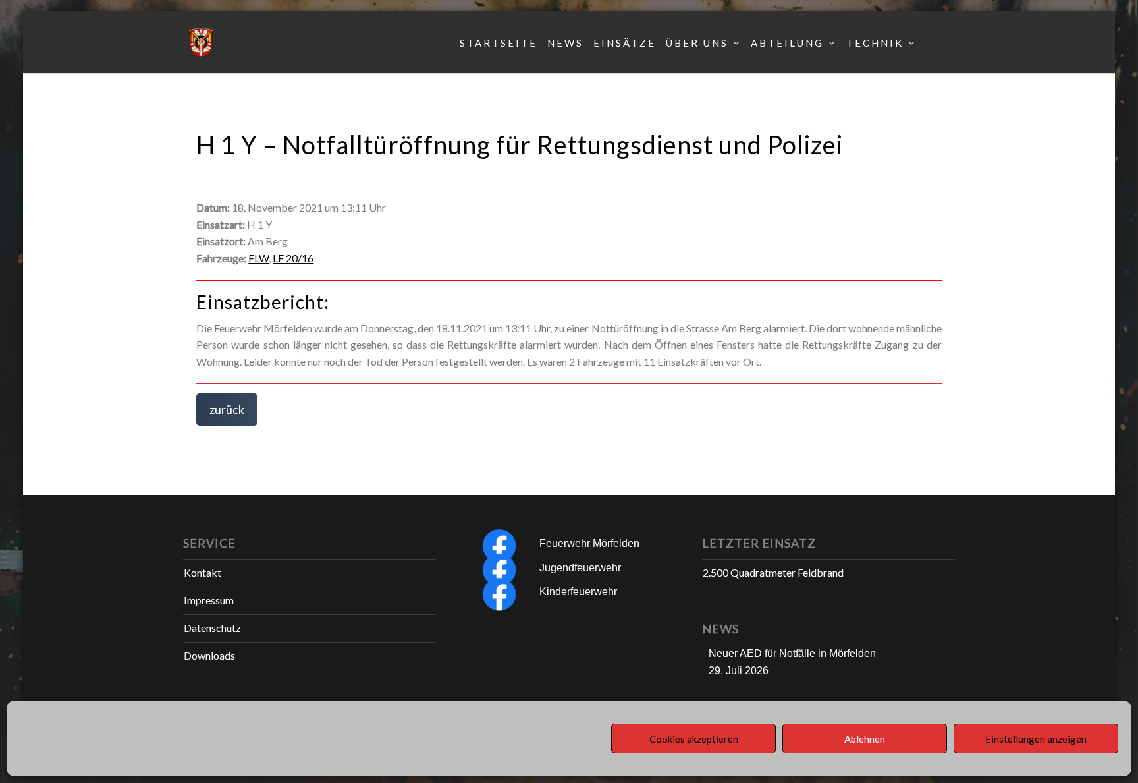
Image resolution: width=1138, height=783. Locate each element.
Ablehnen (864, 739)
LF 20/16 (293, 258)
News (565, 43)
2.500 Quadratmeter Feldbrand (773, 572)
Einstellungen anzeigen (1036, 739)
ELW (258, 258)
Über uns (697, 43)
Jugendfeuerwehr (580, 567)
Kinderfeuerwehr (578, 591)
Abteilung (787, 43)
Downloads (209, 655)
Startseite (498, 43)
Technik (875, 43)
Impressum (209, 600)
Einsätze (624, 43)
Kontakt (202, 572)
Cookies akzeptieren (693, 739)
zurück (226, 409)
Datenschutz (212, 628)
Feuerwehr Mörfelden (589, 543)
